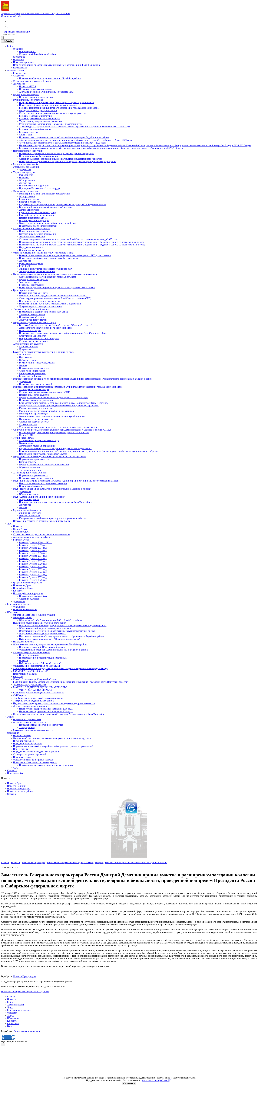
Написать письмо (22, 735)
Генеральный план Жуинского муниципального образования (50, 303)
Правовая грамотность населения (36, 478)
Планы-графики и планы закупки (36, 97)
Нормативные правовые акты (34, 368)
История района (27, 51)
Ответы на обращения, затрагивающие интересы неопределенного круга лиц (52, 738)
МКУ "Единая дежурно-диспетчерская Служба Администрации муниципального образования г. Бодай (66, 480)
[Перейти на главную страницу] (7, 21)
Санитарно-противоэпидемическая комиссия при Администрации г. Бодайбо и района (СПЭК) (62, 429)
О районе (18, 49)
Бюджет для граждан (29, 199)
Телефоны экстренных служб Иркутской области (38, 698)
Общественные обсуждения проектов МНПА (42, 633)
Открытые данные (22, 617)
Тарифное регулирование (32, 314)
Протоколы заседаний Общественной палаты (42, 647)
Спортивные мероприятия (32, 336)
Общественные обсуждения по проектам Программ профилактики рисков (57, 631)
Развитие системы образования (35, 129)
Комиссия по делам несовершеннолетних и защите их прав (43, 352)
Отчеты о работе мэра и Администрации (34, 615)
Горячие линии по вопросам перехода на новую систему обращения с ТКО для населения (65, 255)
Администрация (15, 70)
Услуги (10, 716)
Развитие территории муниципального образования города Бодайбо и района (59, 108)
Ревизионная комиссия (18, 604)
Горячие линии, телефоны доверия (36, 362)
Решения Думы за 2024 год (33, 574)
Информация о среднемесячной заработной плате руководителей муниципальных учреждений (67, 161)
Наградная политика (23, 641)
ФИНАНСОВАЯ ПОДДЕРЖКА (35, 690)
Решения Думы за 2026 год (33, 580)
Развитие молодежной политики (35, 116)
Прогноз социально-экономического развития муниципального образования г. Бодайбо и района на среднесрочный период (82, 244)
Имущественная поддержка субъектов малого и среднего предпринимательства (54, 703)
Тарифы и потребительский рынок (31, 309)
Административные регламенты (29, 722)
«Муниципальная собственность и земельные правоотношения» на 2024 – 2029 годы (62, 142)
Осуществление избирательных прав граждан (36, 666)
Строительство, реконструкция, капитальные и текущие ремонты (52, 113)
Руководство (19, 73)
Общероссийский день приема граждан (33, 759)
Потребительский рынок (31, 317)
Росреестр (18, 676)
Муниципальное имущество (33, 279)
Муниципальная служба (25, 164)
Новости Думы (15, 783)
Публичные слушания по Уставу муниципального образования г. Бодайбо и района (61, 636)
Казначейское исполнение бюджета (37, 215)
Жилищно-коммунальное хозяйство (37, 271)
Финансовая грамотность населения (31, 652)
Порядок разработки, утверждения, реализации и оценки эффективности (56, 102)
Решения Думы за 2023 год (33, 572)
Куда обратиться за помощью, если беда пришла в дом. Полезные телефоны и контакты (63, 403)
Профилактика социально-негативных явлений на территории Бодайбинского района (63, 333)
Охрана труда (26, 443)
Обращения (13, 733)
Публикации (25, 357)
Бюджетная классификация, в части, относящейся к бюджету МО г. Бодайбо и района (62, 204)
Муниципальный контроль (27, 510)
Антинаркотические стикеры (34, 389)
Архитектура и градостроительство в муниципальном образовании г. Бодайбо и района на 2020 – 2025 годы (74, 126)
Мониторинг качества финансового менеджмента (44, 193)
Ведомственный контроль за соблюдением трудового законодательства (55, 448)
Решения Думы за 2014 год (33, 547)
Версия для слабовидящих (17, 31)
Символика (19, 57)
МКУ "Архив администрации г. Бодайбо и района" (39, 497)
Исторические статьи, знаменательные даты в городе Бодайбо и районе (55, 502)
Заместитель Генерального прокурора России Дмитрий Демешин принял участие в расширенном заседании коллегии (107, 862)
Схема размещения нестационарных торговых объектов (47, 277)
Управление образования (26, 167)
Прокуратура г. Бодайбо (25, 674)
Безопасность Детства (30, 376)
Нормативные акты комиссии (34, 395)
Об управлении (27, 180)
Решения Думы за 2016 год (33, 553)
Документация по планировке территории (40, 306)
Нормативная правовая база (33, 218)
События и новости (29, 360)
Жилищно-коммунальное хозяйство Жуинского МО (45, 269)
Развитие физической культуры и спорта (39, 118)
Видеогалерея (20, 67)
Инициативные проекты (31, 250)
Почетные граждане (23, 62)
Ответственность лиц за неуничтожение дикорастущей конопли (52, 416)
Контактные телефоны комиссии (36, 408)
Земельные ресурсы (29, 282)
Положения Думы (22, 585)
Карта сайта (13, 1023)
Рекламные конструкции (31, 285)
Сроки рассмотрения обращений (29, 754)
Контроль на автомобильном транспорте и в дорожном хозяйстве (52, 518)
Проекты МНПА (27, 86)
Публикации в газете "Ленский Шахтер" (40, 663)
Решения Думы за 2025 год (33, 577)
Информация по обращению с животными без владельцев (48, 258)
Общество (12, 612)
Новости (17, 526)
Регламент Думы (21, 531)
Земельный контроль (29, 515)
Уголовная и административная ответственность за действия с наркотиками (58, 427)
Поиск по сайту (15, 773)
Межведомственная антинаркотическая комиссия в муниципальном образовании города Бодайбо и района (67, 387)
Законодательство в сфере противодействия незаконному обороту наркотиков (59, 405)
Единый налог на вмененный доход (37, 212)
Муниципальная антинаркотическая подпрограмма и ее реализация (53, 397)
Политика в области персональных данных (35, 762)
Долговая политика (29, 209)
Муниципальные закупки (26, 94)
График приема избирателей (27, 582)
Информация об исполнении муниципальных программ (48, 105)
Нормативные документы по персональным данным (46, 765)
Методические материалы (32, 373)
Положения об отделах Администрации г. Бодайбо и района (50, 78)
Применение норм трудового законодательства (43, 454)
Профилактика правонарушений (35, 384)
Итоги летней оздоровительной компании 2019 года (46, 711)
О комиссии (25, 354)
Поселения (18, 59)
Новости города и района (20, 791)
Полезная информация (30, 486)
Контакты (18, 590)
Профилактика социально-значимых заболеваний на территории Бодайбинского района (64, 137)
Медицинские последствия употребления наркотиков (46, 411)
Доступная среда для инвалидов (29, 684)
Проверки (24, 177)
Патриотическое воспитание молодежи (39, 338)
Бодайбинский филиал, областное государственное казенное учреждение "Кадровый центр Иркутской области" (70, 682)
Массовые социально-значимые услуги (33, 730)
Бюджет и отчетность (30, 201)
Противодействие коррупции (28, 150)
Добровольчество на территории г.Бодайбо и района (45, 328)
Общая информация (29, 494)
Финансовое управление (25, 191)
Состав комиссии (28, 424)
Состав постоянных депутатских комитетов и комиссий (41, 534)
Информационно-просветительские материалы (43, 657)
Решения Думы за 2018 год (33, 558)
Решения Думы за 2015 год (33, 550)
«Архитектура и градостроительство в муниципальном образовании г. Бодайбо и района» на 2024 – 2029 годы (75, 140)
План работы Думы (23, 588)
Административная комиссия (28, 344)
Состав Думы (20, 529)
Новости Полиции (16, 786)
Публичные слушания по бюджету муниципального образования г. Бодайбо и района (62, 625)
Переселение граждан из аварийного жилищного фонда (41, 521)
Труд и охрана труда (23, 437)
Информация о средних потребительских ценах (43, 311)
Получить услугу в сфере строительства (39, 301)
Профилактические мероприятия (36, 400)
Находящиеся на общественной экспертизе (41, 725)
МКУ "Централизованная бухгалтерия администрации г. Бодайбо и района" (52, 488)
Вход (9, 1026)
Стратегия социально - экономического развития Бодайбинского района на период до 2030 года (68, 239)
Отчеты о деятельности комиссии (36, 419)
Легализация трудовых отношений (37, 446)
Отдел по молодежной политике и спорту (34, 322)
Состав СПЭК (26, 435)
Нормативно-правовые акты (33, 293)
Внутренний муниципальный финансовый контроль (46, 207)
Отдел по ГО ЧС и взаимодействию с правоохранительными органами (49, 456)
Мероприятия (26, 175)
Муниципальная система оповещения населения (44, 464)
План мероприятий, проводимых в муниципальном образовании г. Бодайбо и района (56, 65)
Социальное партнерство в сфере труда (39, 440)
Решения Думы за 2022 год (33, 569)
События (11, 794)
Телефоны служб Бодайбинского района (33, 700)
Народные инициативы (31, 247)
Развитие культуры (28, 132)
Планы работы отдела (30, 330)
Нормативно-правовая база (33, 596)
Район (10, 46)
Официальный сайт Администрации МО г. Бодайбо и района (50, 620)
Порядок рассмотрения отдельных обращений (36, 751)
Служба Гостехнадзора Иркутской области (35, 679)
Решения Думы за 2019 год (33, 561)
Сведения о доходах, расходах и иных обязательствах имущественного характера (60, 159)
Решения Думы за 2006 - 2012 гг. (35, 542)
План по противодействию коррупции (39, 156)
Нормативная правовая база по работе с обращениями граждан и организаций (53, 746)
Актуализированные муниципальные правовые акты (46, 91)
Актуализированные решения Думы (31, 537)
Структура (18, 75)
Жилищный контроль (30, 513)
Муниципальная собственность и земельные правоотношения (50, 124)
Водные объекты (27, 462)
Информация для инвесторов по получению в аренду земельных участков (57, 287)
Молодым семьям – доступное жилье (38, 110)
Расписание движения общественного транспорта (38, 692)
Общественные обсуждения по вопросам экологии (45, 628)
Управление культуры (24, 172)
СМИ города (19, 695)
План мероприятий (29, 655)
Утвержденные (26, 727)
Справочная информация (32, 370)
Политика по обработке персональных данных (25, 991)
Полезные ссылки (22, 757)
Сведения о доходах (29, 598)
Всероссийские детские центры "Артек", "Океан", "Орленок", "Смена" (55, 325)
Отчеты (23, 365)
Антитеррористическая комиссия (30, 472)
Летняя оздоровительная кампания (31, 706)
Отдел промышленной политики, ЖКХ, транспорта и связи (43, 252)
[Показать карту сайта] (7, 26)
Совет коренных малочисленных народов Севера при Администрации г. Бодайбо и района (59, 714)
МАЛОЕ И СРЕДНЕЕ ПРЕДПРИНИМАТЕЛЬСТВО (40, 687)
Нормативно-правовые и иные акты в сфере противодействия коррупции (56, 153)
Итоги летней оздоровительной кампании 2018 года (46, 708)
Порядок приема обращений (27, 743)
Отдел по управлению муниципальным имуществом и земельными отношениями (55, 274)
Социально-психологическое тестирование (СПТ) (44, 392)
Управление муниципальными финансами (41, 121)
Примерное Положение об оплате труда (39, 188)
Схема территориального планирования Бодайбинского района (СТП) (55, 298)
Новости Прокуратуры (18, 788)
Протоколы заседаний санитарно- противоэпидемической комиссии (54, 432)
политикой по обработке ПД (156, 1080)
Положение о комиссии (25, 609)
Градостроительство (23, 290)
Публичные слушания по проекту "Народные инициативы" (49, 639)
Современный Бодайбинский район (37, 54)
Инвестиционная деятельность (34, 231)
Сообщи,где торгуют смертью (34, 421)
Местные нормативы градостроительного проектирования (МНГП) (53, 295)
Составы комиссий (28, 346)
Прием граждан (21, 749)
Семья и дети (26, 134)
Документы (19, 83)
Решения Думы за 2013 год (33, 545)
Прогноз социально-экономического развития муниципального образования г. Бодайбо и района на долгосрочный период (81, 242)
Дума (10, 523)
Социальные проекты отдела (34, 341)
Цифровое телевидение (31, 263)
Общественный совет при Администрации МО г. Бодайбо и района (53, 649)
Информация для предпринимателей (38, 226)
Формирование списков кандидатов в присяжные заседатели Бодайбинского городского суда (60, 668)
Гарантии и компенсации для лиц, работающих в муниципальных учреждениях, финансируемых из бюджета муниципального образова (89, 451)
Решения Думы (21, 539)
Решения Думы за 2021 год (33, 566)
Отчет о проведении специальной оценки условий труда (48, 223)
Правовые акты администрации (35, 89)
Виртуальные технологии (27, 1031)
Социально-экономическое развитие (31, 228)
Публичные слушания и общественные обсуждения (39, 623)
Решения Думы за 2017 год (33, 556)
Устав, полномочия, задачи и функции (32, 81)
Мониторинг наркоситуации (33, 413)
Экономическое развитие (32, 236)
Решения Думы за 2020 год (33, 564)
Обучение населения (29, 467)
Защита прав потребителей (33, 319)
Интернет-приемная (23, 741)
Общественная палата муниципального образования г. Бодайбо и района (50, 644)
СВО (15, 767)
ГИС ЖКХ (24, 266)
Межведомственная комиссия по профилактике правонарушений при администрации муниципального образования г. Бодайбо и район (82, 378)
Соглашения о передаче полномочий (37, 234)
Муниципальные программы (28, 100)
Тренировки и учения (30, 470)
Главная (5, 862)
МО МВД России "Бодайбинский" (30, 671)
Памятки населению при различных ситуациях (43, 483)
